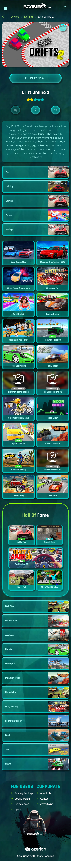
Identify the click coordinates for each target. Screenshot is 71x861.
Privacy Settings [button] (24, 793)
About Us (45, 793)
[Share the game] (15, 110)
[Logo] (35, 5)
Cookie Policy (22, 798)
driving (15, 16)
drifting (28, 16)
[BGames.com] (4, 17)
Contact (44, 798)
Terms (18, 809)
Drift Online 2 (46, 16)
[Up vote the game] (55, 110)
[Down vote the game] (35, 110)
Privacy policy (22, 804)
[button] (66, 6)
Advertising (46, 804)
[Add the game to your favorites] (63, 28)
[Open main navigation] (5, 8)
